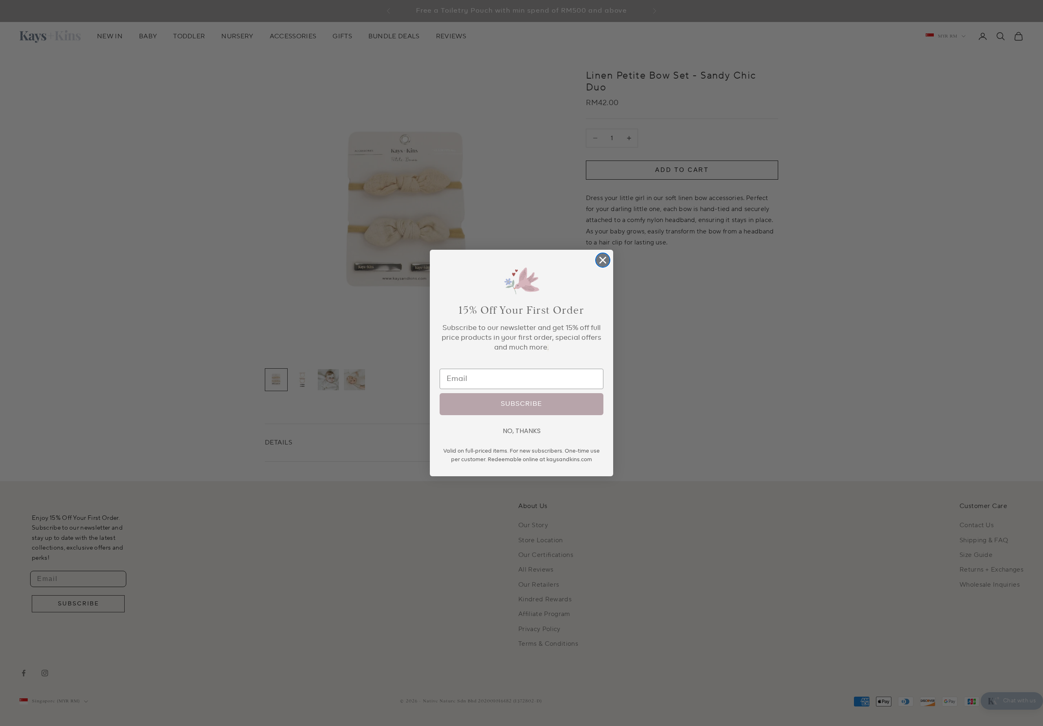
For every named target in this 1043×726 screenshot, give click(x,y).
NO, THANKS (522, 431)
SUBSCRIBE (521, 404)
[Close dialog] (603, 260)
